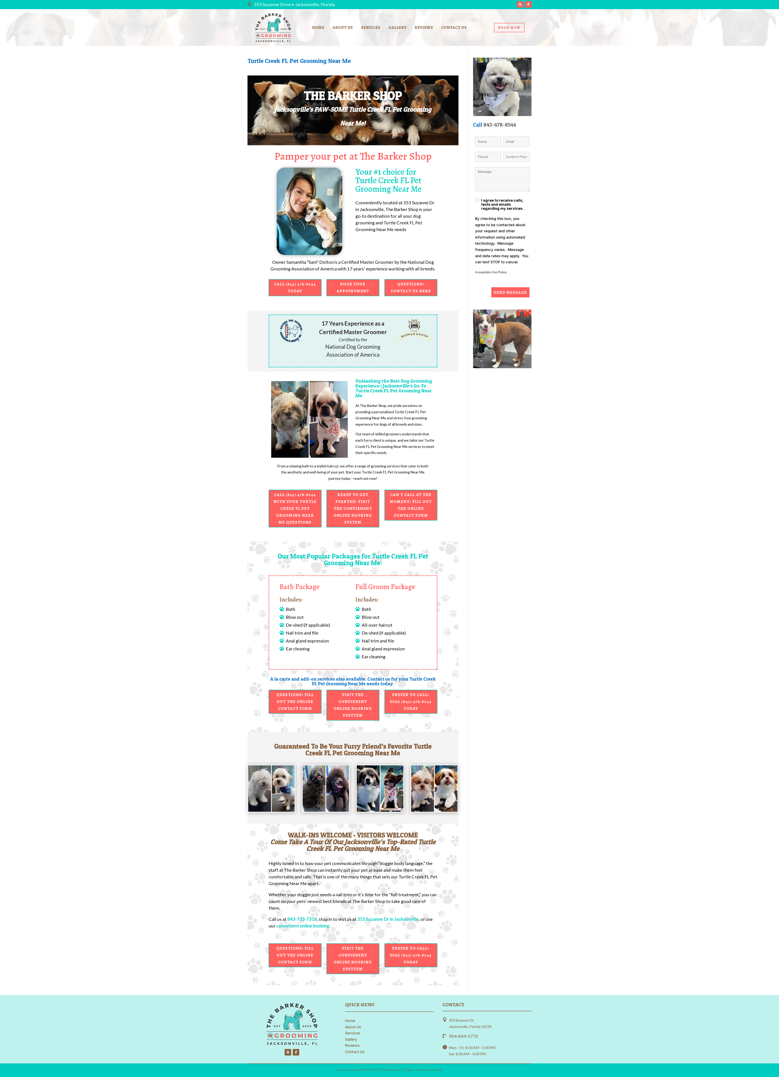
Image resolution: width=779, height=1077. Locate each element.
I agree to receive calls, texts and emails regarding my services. (502, 204)
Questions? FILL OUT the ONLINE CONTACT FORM (295, 701)
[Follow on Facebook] (528, 4)
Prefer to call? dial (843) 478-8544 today (410, 701)
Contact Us (454, 28)
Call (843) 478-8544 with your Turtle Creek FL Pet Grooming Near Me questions (295, 508)
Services (370, 28)
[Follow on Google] (520, 4)
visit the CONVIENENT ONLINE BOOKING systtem (353, 705)
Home (318, 28)
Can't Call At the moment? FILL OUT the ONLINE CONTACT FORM (411, 505)
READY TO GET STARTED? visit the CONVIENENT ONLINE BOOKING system (353, 508)
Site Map (436, 1070)
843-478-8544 (499, 125)
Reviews (424, 28)
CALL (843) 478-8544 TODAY (295, 287)
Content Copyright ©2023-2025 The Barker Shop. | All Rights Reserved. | (384, 1070)
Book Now (509, 27)
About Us (342, 28)
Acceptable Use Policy (491, 272)
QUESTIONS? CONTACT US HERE (411, 287)
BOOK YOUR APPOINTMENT (353, 287)
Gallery (397, 28)
